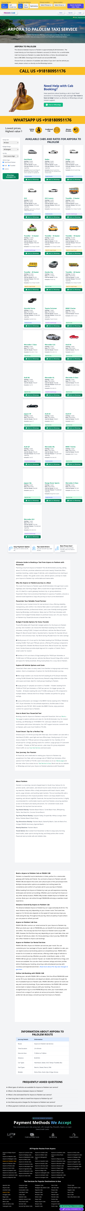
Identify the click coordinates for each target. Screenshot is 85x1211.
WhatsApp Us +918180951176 (42, 120)
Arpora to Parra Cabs (73, 1169)
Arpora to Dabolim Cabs (9, 1156)
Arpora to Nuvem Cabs (41, 1163)
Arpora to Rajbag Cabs (25, 1155)
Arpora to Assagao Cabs (41, 1177)
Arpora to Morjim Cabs (57, 1166)
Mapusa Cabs (39, 1192)
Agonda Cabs (6, 1185)
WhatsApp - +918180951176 (11, 176)
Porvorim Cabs (55, 1201)
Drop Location (58, 2)
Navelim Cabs (39, 1206)
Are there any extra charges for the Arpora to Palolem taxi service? (31, 1102)
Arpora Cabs (6, 1192)
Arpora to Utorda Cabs (25, 1162)
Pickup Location (45, 2)
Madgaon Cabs (39, 1185)
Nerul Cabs (54, 1185)
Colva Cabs (22, 1194)
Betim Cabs (6, 1201)
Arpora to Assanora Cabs (26, 1164)
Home (60, 12)
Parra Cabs (54, 1192)
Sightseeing (34, 6)
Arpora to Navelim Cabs (41, 1161)
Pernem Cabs (55, 1197)
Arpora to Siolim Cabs (73, 1152)
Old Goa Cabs (55, 1187)
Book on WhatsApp (33, 179)
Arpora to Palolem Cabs (9, 1161)
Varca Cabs (70, 1192)
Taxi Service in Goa (45, 763)
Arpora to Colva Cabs (24, 1175)
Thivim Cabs (70, 1185)
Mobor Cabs (38, 1197)
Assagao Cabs (6, 1194)
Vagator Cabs (71, 1190)
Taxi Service (4, 6)
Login (80, 12)
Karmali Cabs (22, 1204)
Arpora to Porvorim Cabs (74, 1164)
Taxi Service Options (24, 2)
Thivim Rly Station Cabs (74, 1187)
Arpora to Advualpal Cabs (26, 1166)
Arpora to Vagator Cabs (73, 1162)
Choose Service (6, 2)
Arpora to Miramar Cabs (58, 1163)
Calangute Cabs (7, 1206)
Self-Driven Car (12, 6)
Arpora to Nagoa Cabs (57, 1168)
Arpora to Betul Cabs (24, 1159)
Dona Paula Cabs (23, 1201)
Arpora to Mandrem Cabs (58, 1161)
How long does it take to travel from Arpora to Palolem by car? (30, 1098)
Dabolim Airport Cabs (25, 1199)
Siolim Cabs (54, 1206)
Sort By (5, 153)
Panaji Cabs (54, 1190)
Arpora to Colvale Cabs (41, 1152)
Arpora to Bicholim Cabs (25, 1173)
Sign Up (70, 12)
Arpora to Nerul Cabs (57, 1170)
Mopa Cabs (38, 1199)
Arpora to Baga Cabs (40, 1170)
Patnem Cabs (55, 1194)
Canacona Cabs (23, 1185)
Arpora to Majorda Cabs (9, 1177)
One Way (20, 6)
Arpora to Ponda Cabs (9, 1166)
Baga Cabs (6, 1197)
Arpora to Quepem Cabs (9, 1170)
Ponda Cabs (54, 1199)
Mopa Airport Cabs (40, 1201)
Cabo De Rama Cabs (8, 1204)
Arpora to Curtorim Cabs (25, 1152)
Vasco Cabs (70, 1194)
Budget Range (7, 146)
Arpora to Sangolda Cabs (74, 1166)
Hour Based (26, 6)
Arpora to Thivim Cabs (73, 1159)
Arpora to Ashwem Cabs (41, 1175)
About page (60, 761)
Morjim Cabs (38, 1204)
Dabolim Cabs (23, 1197)
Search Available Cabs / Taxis (75, 6)
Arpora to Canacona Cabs (10, 1173)
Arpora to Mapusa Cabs (57, 1159)
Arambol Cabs (6, 1190)
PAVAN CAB (9, 12)
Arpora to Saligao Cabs (57, 1177)
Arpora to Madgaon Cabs (10, 1159)
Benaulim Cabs (7, 1199)
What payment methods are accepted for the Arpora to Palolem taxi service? (35, 1106)
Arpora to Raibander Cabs (58, 1175)
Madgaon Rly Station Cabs (42, 1187)
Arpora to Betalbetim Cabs (26, 1157)
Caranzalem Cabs (24, 1190)
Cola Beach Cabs (23, 1192)
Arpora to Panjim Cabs (57, 1173)
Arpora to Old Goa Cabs (41, 1166)
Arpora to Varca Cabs (8, 1168)
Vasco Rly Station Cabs (73, 1197)
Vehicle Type (6, 160)
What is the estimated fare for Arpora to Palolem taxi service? (30, 1095)
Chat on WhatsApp (54, 105)
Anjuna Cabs (6, 1187)
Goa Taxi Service (35, 748)
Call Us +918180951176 (43, 71)
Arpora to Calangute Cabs (42, 1173)
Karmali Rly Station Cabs (25, 1206)
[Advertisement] (42, 849)
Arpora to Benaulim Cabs (26, 1171)
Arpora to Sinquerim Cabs (74, 1155)
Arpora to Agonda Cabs (25, 1169)
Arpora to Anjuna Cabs (41, 1168)
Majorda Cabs (39, 1190)
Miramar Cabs (39, 1194)
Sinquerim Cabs (55, 1204)
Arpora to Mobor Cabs (41, 1155)
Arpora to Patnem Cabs (9, 1163)
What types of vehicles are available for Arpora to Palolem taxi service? (33, 1087)
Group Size (6, 139)
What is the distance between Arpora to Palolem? (25, 1091)
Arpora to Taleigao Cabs (74, 1157)
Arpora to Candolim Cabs (58, 1152)
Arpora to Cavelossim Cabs (10, 1175)
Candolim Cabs (23, 1187)
